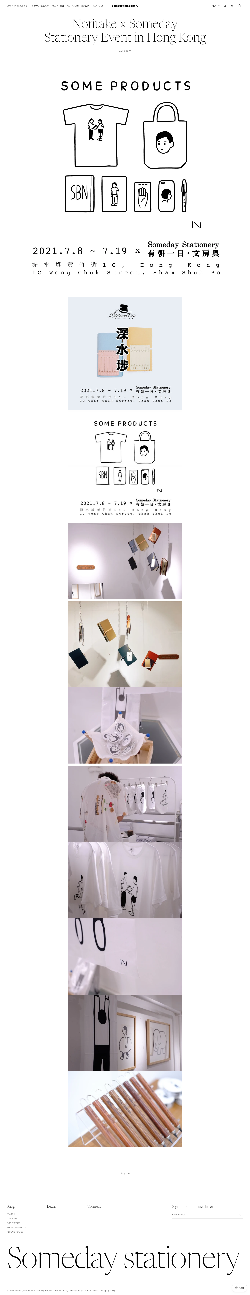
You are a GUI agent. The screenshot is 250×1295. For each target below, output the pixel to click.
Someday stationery (23, 1290)
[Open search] (225, 6)
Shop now (125, 1173)
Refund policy (15, 1232)
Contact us (13, 1223)
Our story (13, 1218)
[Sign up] (240, 1215)
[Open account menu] (232, 6)
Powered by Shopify (43, 1290)
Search (11, 1214)
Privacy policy (76, 1290)
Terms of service (91, 1290)
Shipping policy (108, 1290)
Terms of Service (16, 1227)
